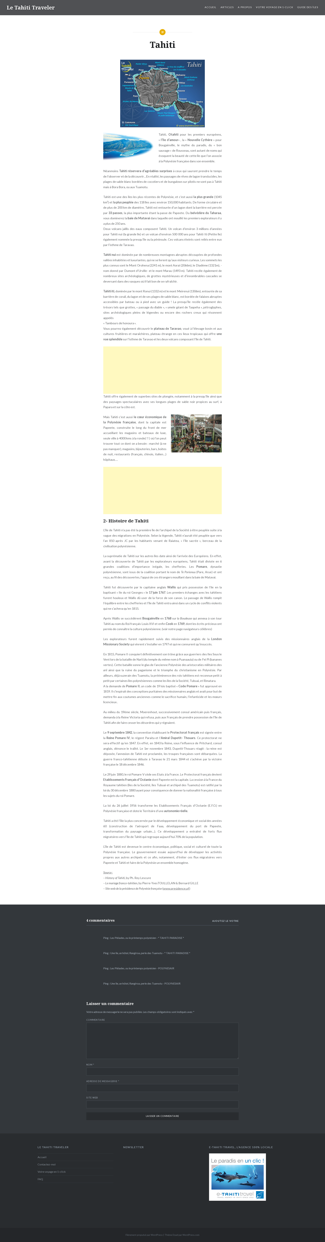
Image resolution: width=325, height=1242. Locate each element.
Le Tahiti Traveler (31, 7)
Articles (227, 7)
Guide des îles (307, 7)
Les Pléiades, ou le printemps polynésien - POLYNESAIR (142, 968)
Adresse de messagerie (102, 1081)
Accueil (210, 7)
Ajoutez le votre (225, 920)
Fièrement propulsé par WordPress (144, 1234)
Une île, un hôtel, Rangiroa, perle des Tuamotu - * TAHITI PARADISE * (150, 953)
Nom (90, 1064)
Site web (92, 1097)
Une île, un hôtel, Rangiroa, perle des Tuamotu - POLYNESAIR (145, 983)
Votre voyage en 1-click (274, 7)
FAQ (40, 1179)
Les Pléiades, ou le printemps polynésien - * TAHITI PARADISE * (147, 937)
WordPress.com (190, 1234)
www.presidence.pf (176, 888)
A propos (245, 7)
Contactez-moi (47, 1164)
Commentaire (95, 1019)
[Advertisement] (162, 370)
